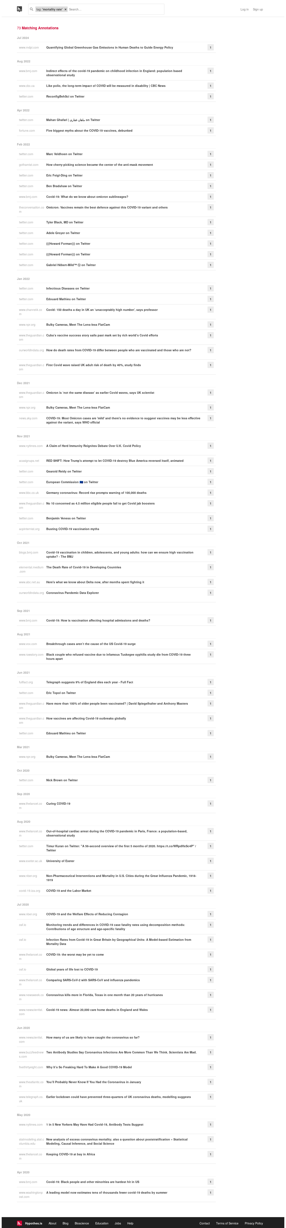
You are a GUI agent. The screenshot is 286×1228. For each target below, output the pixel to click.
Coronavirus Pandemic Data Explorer (72, 593)
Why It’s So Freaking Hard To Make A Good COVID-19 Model (89, 1067)
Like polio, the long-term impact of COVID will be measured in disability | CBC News (106, 86)
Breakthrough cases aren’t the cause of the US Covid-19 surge (91, 644)
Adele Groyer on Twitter (63, 233)
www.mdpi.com (29, 47)
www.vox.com (28, 644)
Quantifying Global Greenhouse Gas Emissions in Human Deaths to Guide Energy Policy (109, 47)
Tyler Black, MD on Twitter (64, 222)
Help (130, 1223)
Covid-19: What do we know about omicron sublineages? (87, 196)
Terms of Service (227, 1223)
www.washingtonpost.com (31, 1194)
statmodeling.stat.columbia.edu (31, 1141)
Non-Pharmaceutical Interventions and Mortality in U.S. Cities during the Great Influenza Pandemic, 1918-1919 (121, 878)
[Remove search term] (65, 9)
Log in (245, 9)
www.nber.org (28, 876)
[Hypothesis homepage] (22, 9)
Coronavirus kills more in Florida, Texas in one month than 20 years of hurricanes (104, 995)
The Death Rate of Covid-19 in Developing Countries (83, 567)
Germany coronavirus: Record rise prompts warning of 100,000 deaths (96, 492)
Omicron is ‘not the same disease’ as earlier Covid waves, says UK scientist (100, 392)
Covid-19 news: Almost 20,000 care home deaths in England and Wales (97, 1010)
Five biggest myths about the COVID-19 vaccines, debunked (89, 130)
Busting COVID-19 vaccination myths (72, 529)
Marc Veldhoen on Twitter (64, 154)
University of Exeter (60, 861)
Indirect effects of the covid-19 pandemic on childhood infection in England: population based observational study (114, 73)
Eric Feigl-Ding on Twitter (64, 175)
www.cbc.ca (27, 86)
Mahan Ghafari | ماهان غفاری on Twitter (73, 120)
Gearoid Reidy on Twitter (64, 471)
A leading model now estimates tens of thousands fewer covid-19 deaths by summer (106, 1192)
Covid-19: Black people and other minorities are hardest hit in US (92, 1182)
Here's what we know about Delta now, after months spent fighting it (95, 582)
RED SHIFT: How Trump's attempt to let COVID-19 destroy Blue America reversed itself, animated (115, 460)
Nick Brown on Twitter (62, 780)
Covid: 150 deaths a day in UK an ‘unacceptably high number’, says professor (102, 310)
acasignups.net (29, 460)
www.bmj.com (28, 71)
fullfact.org (26, 682)
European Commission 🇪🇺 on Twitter (72, 482)
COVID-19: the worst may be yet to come (75, 954)
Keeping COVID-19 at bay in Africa (70, 1154)
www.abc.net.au (30, 582)
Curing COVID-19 (58, 803)
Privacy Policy (254, 1223)
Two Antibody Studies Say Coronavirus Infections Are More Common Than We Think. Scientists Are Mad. (121, 1052)
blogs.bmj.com (29, 552)
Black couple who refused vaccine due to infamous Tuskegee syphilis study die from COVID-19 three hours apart (118, 656)
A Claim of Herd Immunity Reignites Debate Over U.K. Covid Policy (93, 446)
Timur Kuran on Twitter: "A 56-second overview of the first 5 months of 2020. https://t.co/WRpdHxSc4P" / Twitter (121, 848)
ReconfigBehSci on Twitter (65, 96)
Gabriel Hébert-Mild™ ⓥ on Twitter (71, 265)
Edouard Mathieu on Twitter (66, 299)
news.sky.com (28, 418)
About (52, 1223)
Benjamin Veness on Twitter (66, 518)
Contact (205, 1223)
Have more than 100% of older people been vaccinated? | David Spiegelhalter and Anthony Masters (117, 703)
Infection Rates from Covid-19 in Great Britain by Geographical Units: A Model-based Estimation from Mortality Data (118, 941)
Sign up (258, 9)
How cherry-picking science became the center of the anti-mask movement (99, 164)
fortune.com (27, 130)
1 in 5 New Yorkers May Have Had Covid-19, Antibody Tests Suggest (94, 1124)
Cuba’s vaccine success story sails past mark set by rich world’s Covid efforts (102, 335)
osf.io (23, 925)
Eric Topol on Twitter (61, 693)
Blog (65, 1223)
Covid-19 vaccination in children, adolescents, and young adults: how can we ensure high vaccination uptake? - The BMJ (119, 554)
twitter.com (26, 96)
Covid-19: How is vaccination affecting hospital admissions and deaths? (98, 620)
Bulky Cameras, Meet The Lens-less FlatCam (78, 324)
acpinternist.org (29, 529)
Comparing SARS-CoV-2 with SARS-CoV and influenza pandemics (93, 980)
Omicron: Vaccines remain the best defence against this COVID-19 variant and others (107, 207)
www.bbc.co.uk (29, 492)
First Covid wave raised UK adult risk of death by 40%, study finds (93, 365)
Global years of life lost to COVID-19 (72, 969)
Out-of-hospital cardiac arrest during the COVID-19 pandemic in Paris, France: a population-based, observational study (116, 833)
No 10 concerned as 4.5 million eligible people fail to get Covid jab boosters (100, 503)
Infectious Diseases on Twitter (68, 288)
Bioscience (82, 1223)
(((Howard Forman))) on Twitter (68, 243)
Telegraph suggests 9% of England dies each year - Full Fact (89, 682)
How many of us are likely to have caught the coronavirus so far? (93, 1037)
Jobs (118, 1223)
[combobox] (114, 9)
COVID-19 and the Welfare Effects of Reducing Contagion (87, 914)
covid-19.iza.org (30, 890)
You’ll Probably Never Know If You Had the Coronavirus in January (93, 1082)
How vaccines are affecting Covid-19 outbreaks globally (86, 718)
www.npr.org (27, 324)
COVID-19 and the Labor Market (68, 890)
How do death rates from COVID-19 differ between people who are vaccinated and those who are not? (118, 350)
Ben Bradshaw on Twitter (64, 186)
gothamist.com (29, 164)
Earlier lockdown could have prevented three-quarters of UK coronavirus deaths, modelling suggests (118, 1097)
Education (101, 1223)
